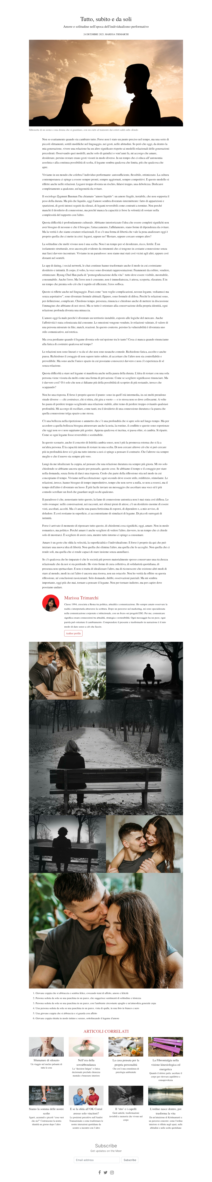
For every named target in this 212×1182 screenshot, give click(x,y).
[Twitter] (105, 1172)
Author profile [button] (73, 633)
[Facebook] (99, 1172)
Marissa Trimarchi (117, 34)
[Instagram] (112, 1172)
